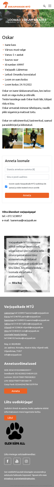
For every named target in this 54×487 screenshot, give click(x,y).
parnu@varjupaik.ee (31, 316)
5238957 (21, 313)
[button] (6, 264)
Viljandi (7, 327)
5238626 (19, 327)
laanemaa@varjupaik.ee (37, 313)
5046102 (11, 338)
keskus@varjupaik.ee (25, 338)
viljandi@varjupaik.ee (33, 327)
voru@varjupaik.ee (30, 331)
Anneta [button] (27, 195)
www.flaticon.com (33, 485)
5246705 (17, 316)
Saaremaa (9, 320)
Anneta (16, 391)
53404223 (16, 331)
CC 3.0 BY (49, 485)
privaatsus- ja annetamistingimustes (19, 478)
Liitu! (10, 417)
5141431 (18, 324)
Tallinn (7, 324)
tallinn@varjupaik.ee (32, 324)
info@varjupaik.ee (13, 355)
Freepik (21, 485)
